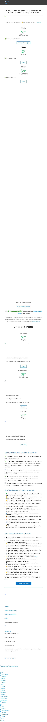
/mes (24, 54)
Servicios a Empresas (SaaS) (10, 610)
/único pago (24, 74)
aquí (36, 556)
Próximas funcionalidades (10, 614)
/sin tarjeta (25, 35)
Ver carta (38, 22)
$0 (22, 32)
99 (25, 51)
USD (20, 35)
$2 (22, 51)
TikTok (19, 313)
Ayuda (6, 618)
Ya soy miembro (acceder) (23, 306)
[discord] (11, 658)
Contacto (7, 606)
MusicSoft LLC (8, 631)
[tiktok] (14, 658)
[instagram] (8, 658)
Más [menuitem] (1, 704)
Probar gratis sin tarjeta (23, 43)
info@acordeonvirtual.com (36, 321)
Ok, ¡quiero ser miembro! (23, 583)
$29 (23, 71)
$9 (22, 337)
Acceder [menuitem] (1, 672)
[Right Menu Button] (1, 668)
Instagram (35, 311)
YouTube (40, 311)
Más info (23, 407)
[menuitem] (4, 674)
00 (25, 31)
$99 (23, 415)
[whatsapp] (6, 658)
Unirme (23, 62)
